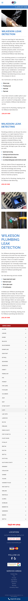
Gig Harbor (14, 579)
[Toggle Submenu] (25, 329)
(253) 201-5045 (22, 7)
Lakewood (14, 581)
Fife (14, 576)
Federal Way (14, 574)
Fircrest (14, 577)
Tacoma (14, 585)
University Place (14, 587)
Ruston (14, 583)
